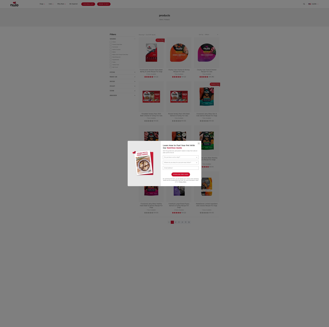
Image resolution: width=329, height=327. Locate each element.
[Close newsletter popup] (198, 143)
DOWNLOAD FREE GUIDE (180, 174)
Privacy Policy (182, 181)
